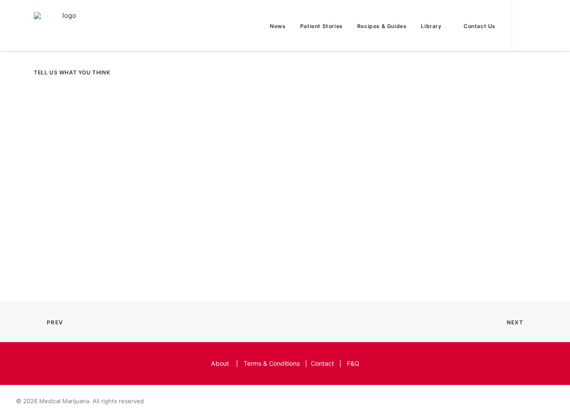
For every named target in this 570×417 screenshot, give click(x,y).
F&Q (353, 363)
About (220, 363)
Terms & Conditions (272, 363)
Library (431, 26)
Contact (322, 363)
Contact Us (480, 26)
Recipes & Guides (382, 26)
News (277, 26)
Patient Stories (321, 26)
